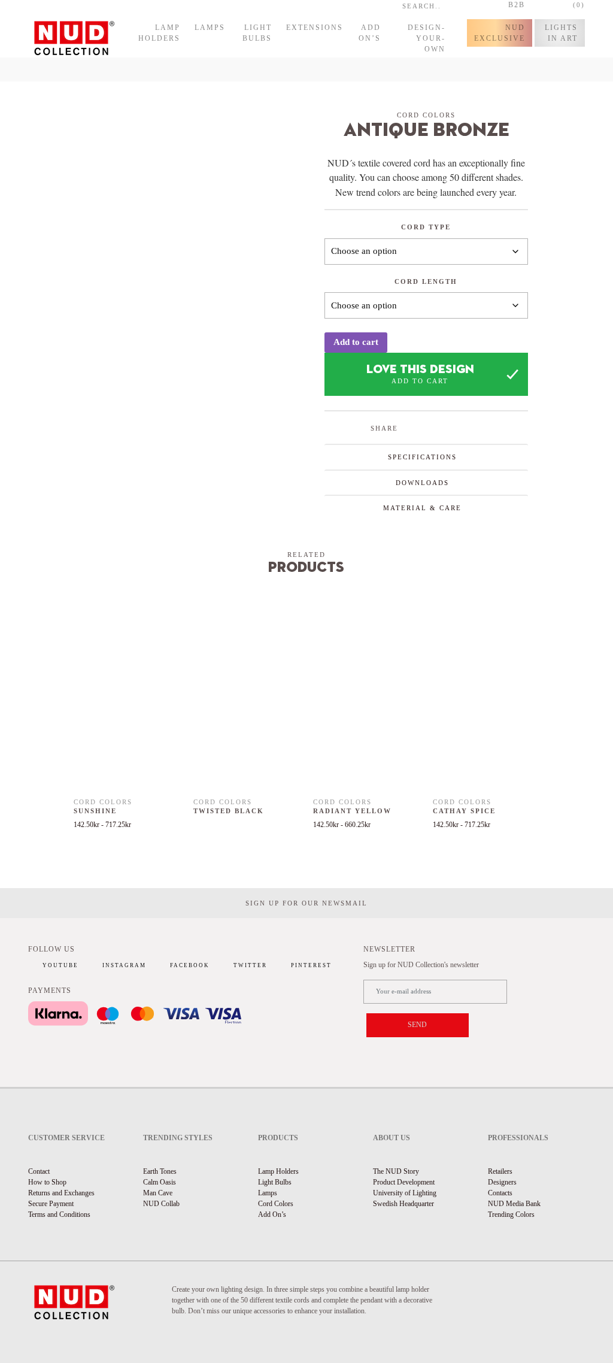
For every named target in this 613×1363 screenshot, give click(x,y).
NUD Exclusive (499, 33)
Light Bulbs (257, 33)
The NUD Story (396, 1171)
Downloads (422, 482)
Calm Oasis (159, 1182)
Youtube (60, 965)
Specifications (422, 457)
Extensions (314, 27)
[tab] (426, 457)
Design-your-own (426, 38)
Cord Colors (275, 1204)
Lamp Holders (159, 33)
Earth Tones (160, 1171)
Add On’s (370, 33)
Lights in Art (561, 33)
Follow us (51, 949)
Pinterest (311, 965)
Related (306, 554)
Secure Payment (51, 1204)
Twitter (250, 965)
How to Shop (47, 1182)
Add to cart (355, 342)
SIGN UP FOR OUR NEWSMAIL (306, 903)
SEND (417, 1024)
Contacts (500, 1193)
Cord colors (426, 115)
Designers (502, 1182)
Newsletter (389, 949)
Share (384, 428)
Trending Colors (511, 1214)
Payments (49, 990)
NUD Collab (161, 1204)
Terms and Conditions (59, 1214)
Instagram (124, 965)
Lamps (210, 27)
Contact (39, 1171)
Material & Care (422, 507)
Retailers (500, 1171)
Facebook (190, 965)
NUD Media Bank (514, 1204)
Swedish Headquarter (403, 1204)
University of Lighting (404, 1193)
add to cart (420, 380)
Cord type (426, 227)
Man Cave (157, 1193)
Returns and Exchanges (61, 1193)
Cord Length (425, 281)
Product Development (404, 1182)
